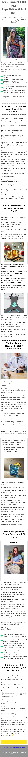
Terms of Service (12, 747)
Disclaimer (19, 747)
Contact (23, 747)
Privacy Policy (5, 747)
